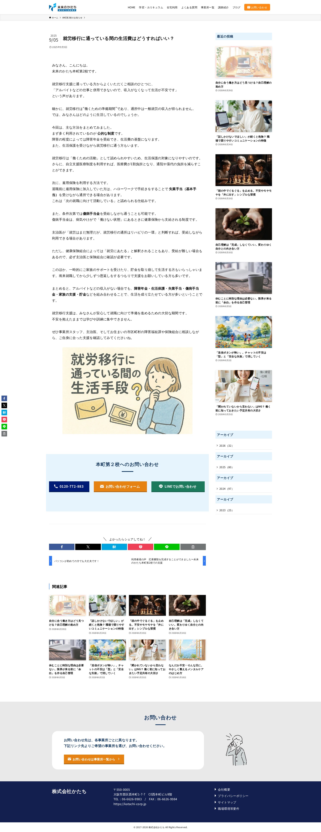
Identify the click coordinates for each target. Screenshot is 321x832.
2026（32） (226, 445)
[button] (61, 547)
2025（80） (226, 467)
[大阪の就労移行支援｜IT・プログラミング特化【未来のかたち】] (62, 7)
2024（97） (226, 488)
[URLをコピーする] (193, 547)
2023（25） (226, 510)
